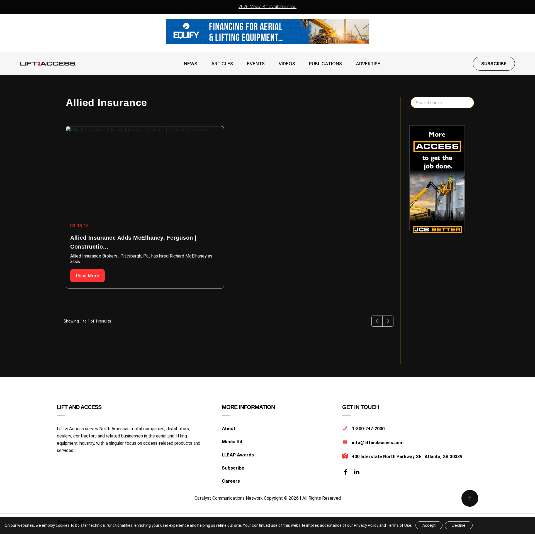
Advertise (368, 63)
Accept (429, 525)
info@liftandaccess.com (377, 442)
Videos (287, 63)
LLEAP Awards (238, 455)
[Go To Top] (469, 498)
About (228, 428)
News (190, 63)
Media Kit (232, 441)
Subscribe (494, 63)
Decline (459, 525)
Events (256, 63)
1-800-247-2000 (368, 428)
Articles (222, 63)
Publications (325, 63)
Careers (231, 481)
